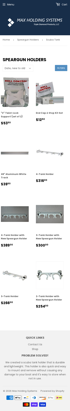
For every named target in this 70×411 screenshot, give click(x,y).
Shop (35, 349)
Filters (61, 68)
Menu (10, 4)
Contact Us (35, 344)
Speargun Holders (28, 39)
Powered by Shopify (52, 391)
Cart (64, 4)
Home (6, 39)
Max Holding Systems (24, 391)
